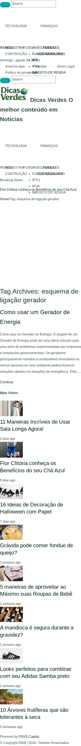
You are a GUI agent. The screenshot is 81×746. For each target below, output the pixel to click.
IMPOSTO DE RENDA (49, 72)
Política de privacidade (22, 72)
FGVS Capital (28, 736)
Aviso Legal (66, 66)
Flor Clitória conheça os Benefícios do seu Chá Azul (38, 189)
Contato (41, 66)
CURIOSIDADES (50, 54)
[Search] (5, 4)
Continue (7, 382)
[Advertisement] (40, 244)
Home (4, 199)
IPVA (36, 186)
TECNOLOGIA (16, 26)
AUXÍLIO (49, 47)
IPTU (36, 60)
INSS (9, 47)
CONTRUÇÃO (16, 54)
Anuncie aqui (15, 66)
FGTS (27, 47)
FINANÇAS (49, 26)
